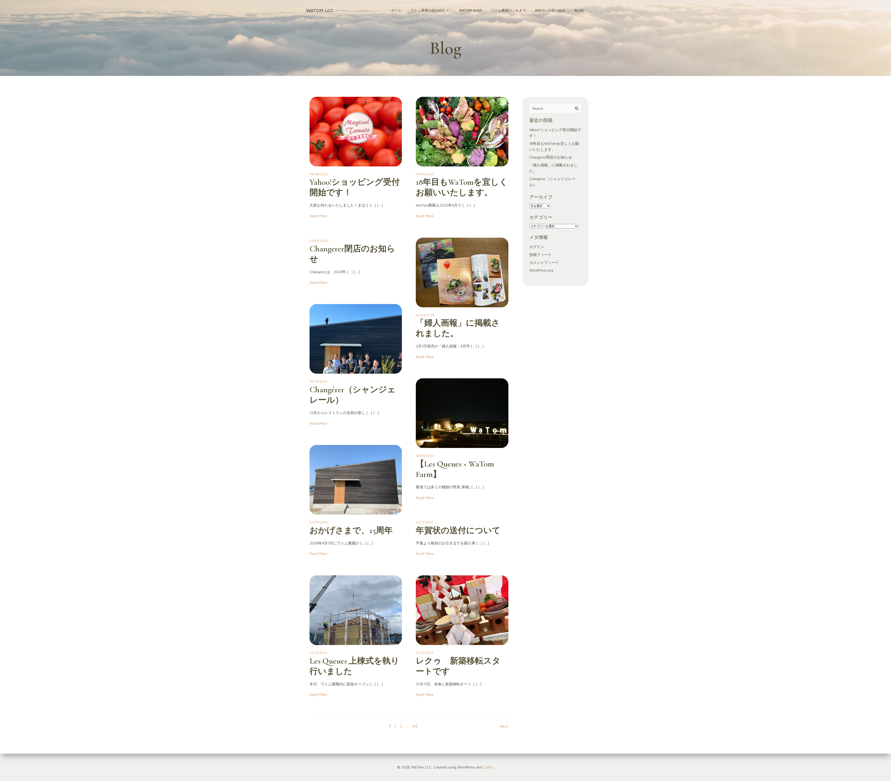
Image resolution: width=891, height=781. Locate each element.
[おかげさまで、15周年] (356, 479)
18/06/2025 (318, 174)
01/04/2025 (425, 174)
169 (415, 726)
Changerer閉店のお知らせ (550, 157)
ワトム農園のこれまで (508, 10)
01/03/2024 (425, 315)
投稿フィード (540, 255)
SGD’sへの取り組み (550, 10)
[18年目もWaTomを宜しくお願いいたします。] (462, 131)
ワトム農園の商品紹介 (428, 10)
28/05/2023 (425, 455)
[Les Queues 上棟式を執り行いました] (356, 610)
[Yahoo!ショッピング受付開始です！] (356, 131)
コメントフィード (544, 262)
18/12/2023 (318, 381)
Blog (579, 10)
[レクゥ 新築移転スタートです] (462, 610)
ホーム (396, 10)
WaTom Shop (470, 10)
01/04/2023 (319, 522)
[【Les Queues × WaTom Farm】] (462, 413)
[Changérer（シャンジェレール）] (356, 338)
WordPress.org (541, 270)
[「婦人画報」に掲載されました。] (462, 272)
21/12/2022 (424, 522)
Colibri (488, 767)
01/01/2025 (318, 241)
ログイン (536, 247)
